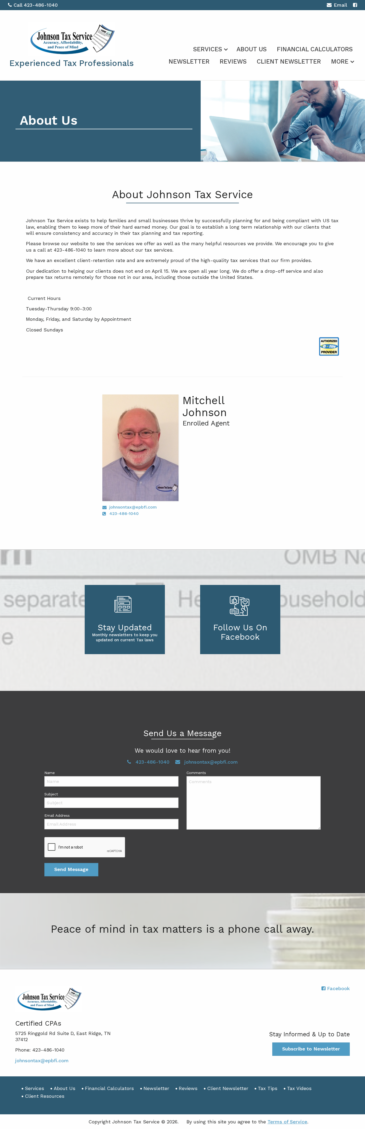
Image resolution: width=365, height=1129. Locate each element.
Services (207, 49)
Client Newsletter (289, 61)
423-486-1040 (124, 513)
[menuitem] (210, 48)
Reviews (233, 61)
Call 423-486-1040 (36, 5)
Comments (196, 773)
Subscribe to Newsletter (311, 1049)
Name (49, 773)
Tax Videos (299, 1088)
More (339, 61)
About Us (251, 49)
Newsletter (189, 61)
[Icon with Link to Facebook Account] (355, 5)
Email (340, 5)
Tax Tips (267, 1088)
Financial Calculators (315, 49)
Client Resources (44, 1096)
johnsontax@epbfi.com (133, 507)
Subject (51, 794)
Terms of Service (287, 1121)
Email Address (57, 815)
